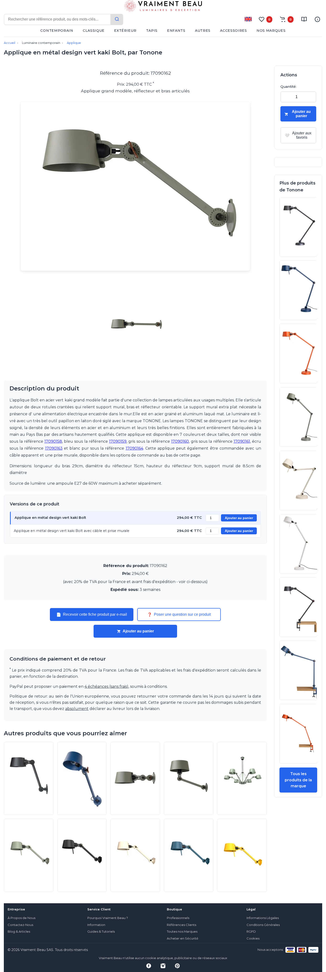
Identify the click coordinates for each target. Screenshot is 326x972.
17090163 (54, 448)
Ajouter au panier (239, 518)
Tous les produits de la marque (298, 780)
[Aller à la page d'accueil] (163, 7)
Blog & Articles (19, 931)
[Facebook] (148, 965)
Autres (202, 30)
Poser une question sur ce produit (179, 614)
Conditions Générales (263, 925)
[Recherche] (117, 19)
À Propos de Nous (21, 918)
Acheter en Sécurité (182, 938)
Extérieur (125, 30)
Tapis (152, 30)
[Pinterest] (177, 965)
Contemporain (56, 30)
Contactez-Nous (20, 925)
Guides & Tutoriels (101, 931)
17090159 (117, 441)
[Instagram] (163, 965)
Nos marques (271, 30)
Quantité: (288, 86)
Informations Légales (263, 918)
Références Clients (181, 925)
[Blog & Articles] (304, 19)
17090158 (53, 441)
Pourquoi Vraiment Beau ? (107, 918)
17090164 (134, 448)
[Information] (317, 19)
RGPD (251, 931)
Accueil (9, 43)
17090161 (242, 441)
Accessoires (233, 30)
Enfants (176, 30)
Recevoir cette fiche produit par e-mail (91, 614)
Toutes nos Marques (182, 931)
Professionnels (178, 918)
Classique (94, 30)
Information (96, 925)
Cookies (253, 938)
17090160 (180, 441)
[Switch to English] (248, 19)
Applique (74, 43)
